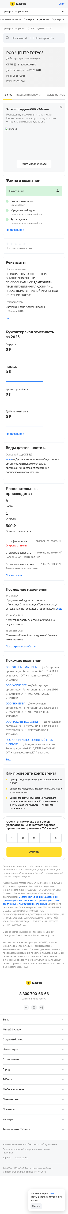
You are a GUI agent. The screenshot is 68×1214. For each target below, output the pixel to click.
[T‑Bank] (18, 4)
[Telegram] (41, 1007)
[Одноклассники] (34, 1007)
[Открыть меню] (5, 4)
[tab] (7, 95)
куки (51, 1193)
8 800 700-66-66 (34, 993)
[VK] (26, 1007)
